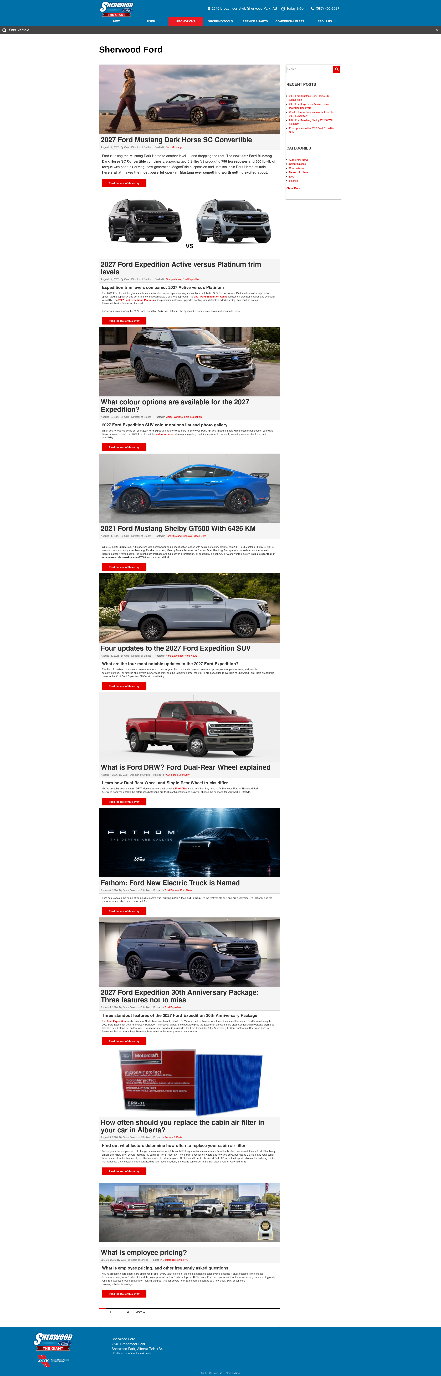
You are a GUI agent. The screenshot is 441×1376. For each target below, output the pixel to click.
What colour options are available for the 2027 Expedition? (175, 405)
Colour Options (174, 416)
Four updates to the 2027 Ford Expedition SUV (176, 648)
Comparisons (173, 279)
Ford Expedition (191, 279)
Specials (188, 536)
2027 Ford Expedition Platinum (136, 300)
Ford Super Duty (180, 774)
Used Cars (200, 536)
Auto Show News (299, 159)
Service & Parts (173, 1137)
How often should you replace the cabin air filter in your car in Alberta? (182, 1125)
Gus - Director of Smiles (137, 147)
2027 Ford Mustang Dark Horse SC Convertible (176, 139)
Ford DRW (181, 788)
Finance (293, 180)
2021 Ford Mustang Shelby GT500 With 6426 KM (178, 528)
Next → (140, 1312)
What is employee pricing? (144, 1252)
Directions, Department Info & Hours (131, 1353)
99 (127, 1312)
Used (151, 21)
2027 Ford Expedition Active (210, 296)
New (116, 21)
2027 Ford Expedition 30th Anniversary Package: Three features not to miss (180, 995)
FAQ (167, 774)
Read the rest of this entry (124, 183)
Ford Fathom (172, 890)
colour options (164, 434)
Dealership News (172, 1259)
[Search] (336, 69)
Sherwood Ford (131, 49)
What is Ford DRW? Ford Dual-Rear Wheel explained (186, 767)
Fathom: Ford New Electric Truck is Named (170, 882)
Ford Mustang (174, 147)
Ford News (191, 655)
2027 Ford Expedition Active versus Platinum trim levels (181, 267)
